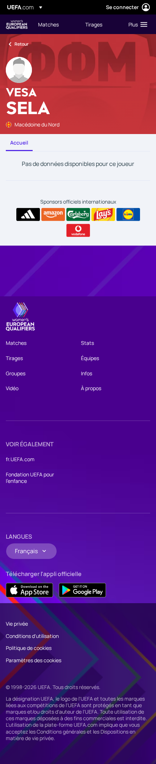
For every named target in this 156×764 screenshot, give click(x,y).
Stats (87, 342)
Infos (86, 373)
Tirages (14, 358)
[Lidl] (128, 214)
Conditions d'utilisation (32, 636)
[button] (136, 24)
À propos (91, 388)
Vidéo (12, 388)
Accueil (19, 142)
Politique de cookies (29, 647)
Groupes (15, 373)
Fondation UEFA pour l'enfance (30, 477)
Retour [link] (22, 44)
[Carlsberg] (78, 214)
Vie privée (17, 623)
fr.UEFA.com (20, 459)
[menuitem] (55, 24)
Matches (16, 342)
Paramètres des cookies (33, 660)
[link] (48, 24)
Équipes (90, 358)
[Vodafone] (78, 230)
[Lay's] (103, 214)
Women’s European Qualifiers (17, 24)
